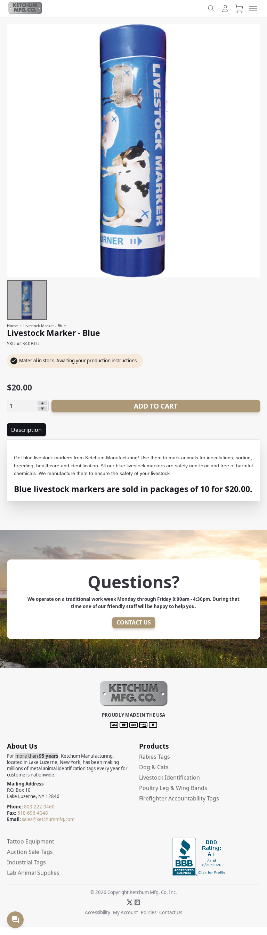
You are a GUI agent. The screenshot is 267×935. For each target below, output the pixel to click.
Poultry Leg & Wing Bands (173, 788)
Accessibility (97, 912)
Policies (148, 912)
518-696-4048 (32, 813)
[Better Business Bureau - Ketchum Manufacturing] (199, 874)
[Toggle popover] (15, 919)
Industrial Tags (26, 862)
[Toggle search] (211, 9)
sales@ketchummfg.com (48, 819)
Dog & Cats (154, 767)
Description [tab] (26, 430)
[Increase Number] (42, 403)
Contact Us (133, 622)
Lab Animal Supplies (33, 873)
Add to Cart (156, 406)
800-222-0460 (39, 807)
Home (12, 325)
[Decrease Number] (42, 408)
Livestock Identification (169, 777)
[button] (133, 705)
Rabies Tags (154, 756)
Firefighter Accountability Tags (179, 798)
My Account (125, 912)
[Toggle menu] (253, 9)
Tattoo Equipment (30, 841)
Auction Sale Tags (30, 852)
